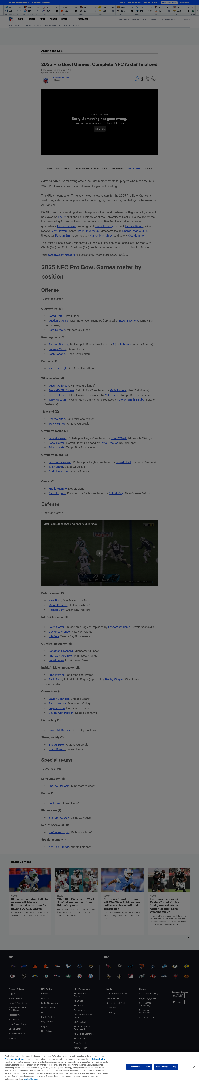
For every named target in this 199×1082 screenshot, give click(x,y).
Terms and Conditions (14, 1059)
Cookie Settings (31, 1079)
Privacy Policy (98, 1059)
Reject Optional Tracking (139, 1067)
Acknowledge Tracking (166, 1067)
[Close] (194, 1067)
